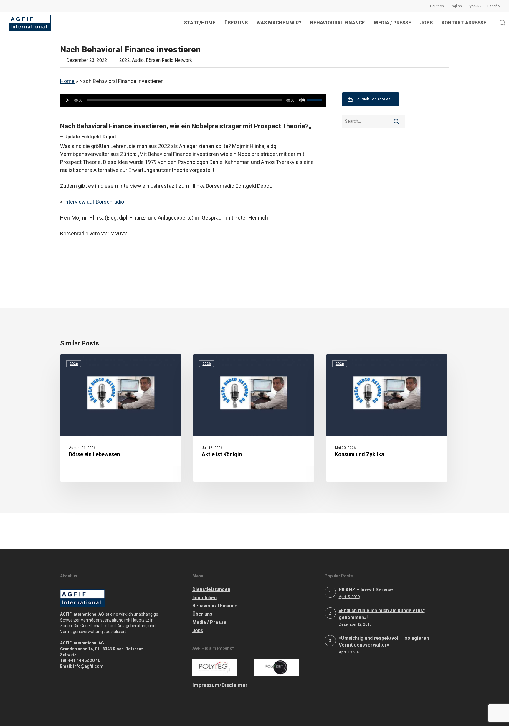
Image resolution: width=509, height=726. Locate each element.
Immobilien (204, 597)
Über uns (202, 614)
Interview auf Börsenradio (94, 202)
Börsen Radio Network (169, 60)
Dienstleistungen (211, 589)
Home (67, 81)
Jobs (197, 630)
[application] (193, 100)
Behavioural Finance (214, 606)
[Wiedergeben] (67, 100)
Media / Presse (209, 622)
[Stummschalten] (302, 100)
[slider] (315, 98)
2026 (74, 364)
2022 (124, 60)
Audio (138, 60)
